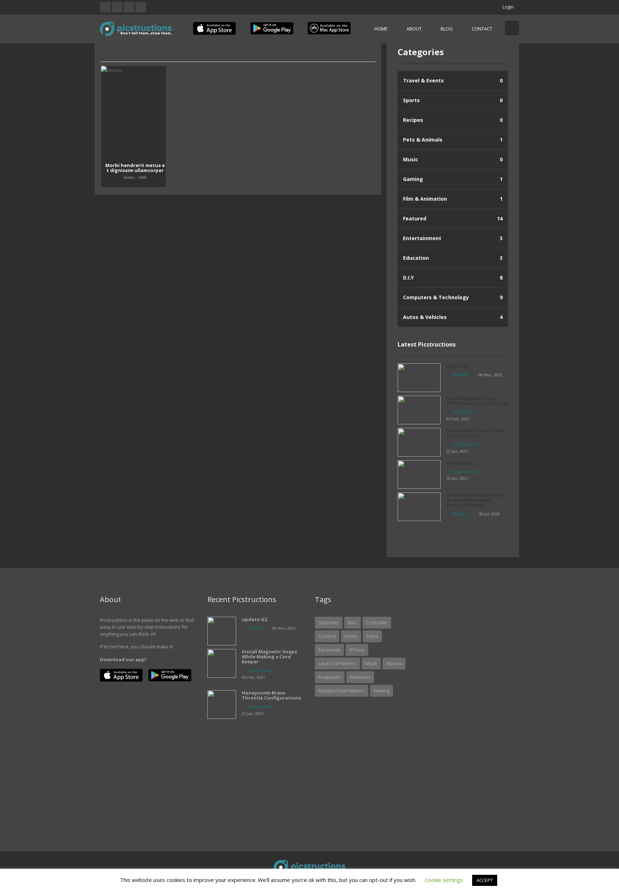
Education (453, 257)
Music (453, 159)
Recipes (453, 119)
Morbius (460, 513)
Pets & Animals (453, 139)
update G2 (457, 366)
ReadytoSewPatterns (341, 690)
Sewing (381, 690)
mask (371, 663)
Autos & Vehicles (453, 317)
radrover (360, 677)
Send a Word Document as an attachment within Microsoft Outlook (475, 500)
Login (508, 7)
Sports (453, 100)
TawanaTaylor (465, 471)
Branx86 (460, 374)
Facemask (329, 650)
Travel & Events (453, 80)
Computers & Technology (453, 297)
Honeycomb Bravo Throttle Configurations (475, 433)
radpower (329, 677)
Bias (352, 622)
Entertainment (453, 238)
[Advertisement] (470, 704)
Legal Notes (459, 462)
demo (351, 636)
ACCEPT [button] (484, 880)
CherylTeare (464, 412)
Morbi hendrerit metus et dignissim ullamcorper (135, 167)
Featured (453, 218)
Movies (394, 663)
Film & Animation (453, 198)
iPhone (357, 650)
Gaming (453, 179)
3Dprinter (328, 622)
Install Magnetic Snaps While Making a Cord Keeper (477, 400)
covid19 (327, 636)
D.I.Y (453, 277)
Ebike (372, 636)
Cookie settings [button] (444, 879)
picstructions (464, 444)
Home (381, 28)
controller (377, 622)
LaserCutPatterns (337, 663)
